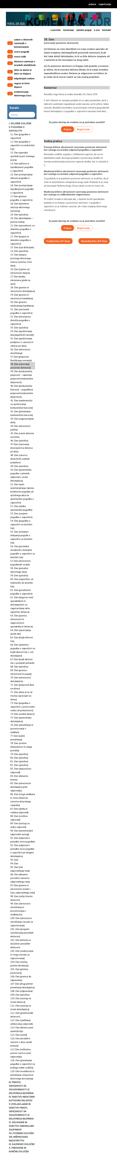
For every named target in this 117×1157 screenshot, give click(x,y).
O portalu (55, 29)
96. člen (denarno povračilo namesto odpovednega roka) (20, 878)
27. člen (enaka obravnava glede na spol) (20, 280)
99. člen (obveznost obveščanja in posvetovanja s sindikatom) (20, 909)
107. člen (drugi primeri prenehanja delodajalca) (22, 985)
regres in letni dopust (22, 85)
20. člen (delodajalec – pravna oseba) (21, 220)
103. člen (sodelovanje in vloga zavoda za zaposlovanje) (21, 954)
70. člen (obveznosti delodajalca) (20, 679)
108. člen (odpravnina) (21, 990)
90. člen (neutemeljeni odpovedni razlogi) (21, 832)
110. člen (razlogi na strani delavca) (20, 1000)
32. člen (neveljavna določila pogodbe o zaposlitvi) (20, 320)
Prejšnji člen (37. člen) (58, 241)
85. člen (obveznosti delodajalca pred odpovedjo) (20, 787)
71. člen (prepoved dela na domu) (22, 686)
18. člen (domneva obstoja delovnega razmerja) (20, 207)
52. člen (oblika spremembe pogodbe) (21, 508)
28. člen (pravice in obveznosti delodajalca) (22, 289)
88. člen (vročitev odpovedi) (19, 817)
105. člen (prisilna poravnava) (19, 971)
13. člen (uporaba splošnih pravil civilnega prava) (22, 156)
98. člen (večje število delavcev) (21, 898)
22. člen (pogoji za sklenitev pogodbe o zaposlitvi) (20, 240)
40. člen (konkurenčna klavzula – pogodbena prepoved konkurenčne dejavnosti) (21, 391)
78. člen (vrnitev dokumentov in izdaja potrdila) (21, 747)
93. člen (14, 859)
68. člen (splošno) (19, 666)
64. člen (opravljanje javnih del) (20, 632)
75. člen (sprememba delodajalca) (20, 719)
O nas (97, 29)
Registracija (105, 4)
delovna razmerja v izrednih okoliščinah (25, 63)
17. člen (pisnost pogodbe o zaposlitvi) (21, 198)
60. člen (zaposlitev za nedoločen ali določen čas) (21, 583)
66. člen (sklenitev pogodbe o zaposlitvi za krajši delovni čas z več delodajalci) (22, 650)
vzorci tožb (20, 56)
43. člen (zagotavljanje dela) (22, 420)
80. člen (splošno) (19, 757)
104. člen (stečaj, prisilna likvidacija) (19, 963)
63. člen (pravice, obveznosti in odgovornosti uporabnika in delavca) (21, 621)
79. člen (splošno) (19, 754)
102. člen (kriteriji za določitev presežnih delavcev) (20, 943)
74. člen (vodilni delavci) (22, 713)
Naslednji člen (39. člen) (94, 241)
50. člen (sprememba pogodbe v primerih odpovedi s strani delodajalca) (20, 475)
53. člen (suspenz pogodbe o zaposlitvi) (21, 515)
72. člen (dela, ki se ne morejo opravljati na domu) (21, 696)
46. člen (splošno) (19, 440)
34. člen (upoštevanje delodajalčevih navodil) (22, 333)
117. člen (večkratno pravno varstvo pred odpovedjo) (20, 1053)
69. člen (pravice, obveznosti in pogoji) (21, 672)
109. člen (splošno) (20, 994)
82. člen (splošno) (19, 764)
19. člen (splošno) (19, 214)
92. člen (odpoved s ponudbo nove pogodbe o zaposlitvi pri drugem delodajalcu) (22, 851)
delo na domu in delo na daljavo (23, 71)
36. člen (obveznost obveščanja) (20, 351)
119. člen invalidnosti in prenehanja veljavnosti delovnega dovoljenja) (22, 1075)
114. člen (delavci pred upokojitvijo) (21, 1029)
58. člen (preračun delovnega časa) (19, 570)
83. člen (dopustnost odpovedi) (20, 770)
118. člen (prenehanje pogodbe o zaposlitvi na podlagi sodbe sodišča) (22, 1064)
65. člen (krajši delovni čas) (21, 639)
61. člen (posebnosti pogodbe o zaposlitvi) (21, 591)
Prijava (92, 4)
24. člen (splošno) (19, 250)
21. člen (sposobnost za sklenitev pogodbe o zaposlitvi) (22, 229)
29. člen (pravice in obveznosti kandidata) (21, 296)
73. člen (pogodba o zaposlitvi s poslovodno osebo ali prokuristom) (22, 706)
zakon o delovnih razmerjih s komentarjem (23, 43)
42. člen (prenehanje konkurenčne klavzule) (21, 413)
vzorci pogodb (21, 51)
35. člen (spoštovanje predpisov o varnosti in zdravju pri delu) (21, 342)
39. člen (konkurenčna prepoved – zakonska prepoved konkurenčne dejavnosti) (21, 377)
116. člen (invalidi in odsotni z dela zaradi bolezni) (21, 1042)
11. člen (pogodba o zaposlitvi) (20, 136)
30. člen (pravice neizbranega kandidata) (22, 303)
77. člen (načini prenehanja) (17, 737)
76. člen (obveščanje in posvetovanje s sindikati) (21, 728)
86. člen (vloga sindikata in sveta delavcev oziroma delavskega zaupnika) (22, 800)
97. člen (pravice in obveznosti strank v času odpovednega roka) (22, 889)
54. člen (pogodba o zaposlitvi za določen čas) (21, 524)
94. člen (14, 863)
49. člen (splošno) (19, 466)
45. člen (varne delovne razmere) (22, 435)
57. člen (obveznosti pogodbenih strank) (20, 562)
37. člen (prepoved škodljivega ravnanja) (21, 358)
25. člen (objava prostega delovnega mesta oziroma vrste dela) (21, 260)
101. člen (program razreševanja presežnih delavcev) (21, 932)
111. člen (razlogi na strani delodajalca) (20, 1007)
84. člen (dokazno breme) (19, 777)
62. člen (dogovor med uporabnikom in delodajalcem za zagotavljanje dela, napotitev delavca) (21, 604)
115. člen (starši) (18, 1034)
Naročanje (68, 29)
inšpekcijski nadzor (24, 78)
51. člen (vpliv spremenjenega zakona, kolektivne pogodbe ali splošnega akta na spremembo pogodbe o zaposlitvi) (22, 493)
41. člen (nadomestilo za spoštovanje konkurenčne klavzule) (21, 404)
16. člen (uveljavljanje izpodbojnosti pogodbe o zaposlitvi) (22, 189)
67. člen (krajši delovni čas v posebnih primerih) (22, 661)
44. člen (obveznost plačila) (20, 427)
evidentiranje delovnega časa (22, 93)
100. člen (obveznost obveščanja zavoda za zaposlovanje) (21, 922)
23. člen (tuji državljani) (22, 247)
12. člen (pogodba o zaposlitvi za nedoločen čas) (22, 145)
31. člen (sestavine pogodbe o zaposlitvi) (21, 311)
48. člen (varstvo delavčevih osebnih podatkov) (20, 459)
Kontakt (106, 29)
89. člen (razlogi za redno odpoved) (20, 825)
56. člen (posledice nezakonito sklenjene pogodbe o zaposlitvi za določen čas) (22, 552)
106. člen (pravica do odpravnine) (20, 978)
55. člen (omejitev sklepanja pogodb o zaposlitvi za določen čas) (21, 537)
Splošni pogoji (83, 29)
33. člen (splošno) (19, 327)
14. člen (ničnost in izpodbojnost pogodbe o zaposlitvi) (21, 167)
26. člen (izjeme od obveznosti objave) (20, 271)
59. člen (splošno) (19, 575)
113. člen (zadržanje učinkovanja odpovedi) (21, 1022)
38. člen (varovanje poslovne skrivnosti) (20, 365)
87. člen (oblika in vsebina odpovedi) (19, 810)
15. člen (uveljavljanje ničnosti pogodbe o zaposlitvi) (21, 178)
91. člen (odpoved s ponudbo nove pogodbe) (22, 839)
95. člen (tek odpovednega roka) (20, 869)
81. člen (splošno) (19, 761)
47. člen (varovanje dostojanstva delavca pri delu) (21, 448)
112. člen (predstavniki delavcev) (21, 1014)
